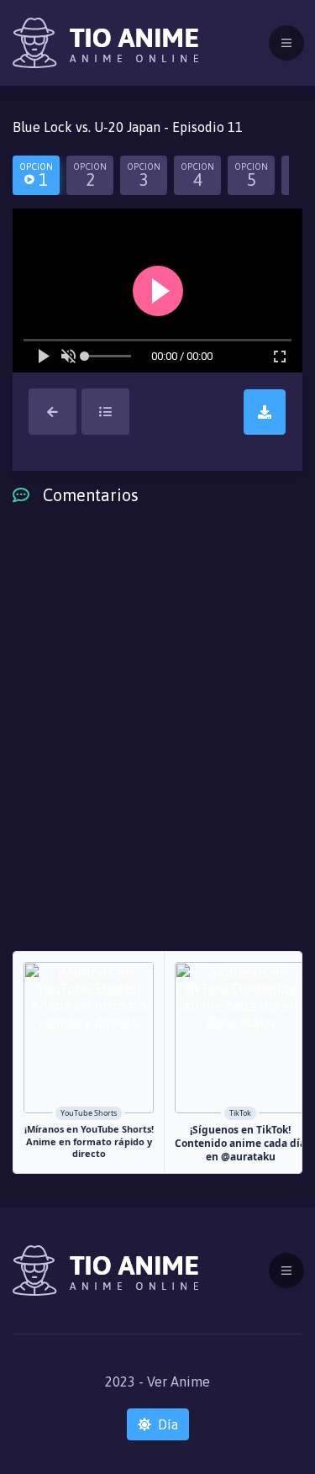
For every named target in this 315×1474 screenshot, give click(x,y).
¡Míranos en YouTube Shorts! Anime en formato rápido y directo (89, 1141)
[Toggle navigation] (286, 43)
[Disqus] (157, 741)
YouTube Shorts (88, 1112)
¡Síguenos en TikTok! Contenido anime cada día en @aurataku (240, 1143)
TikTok (240, 1112)
